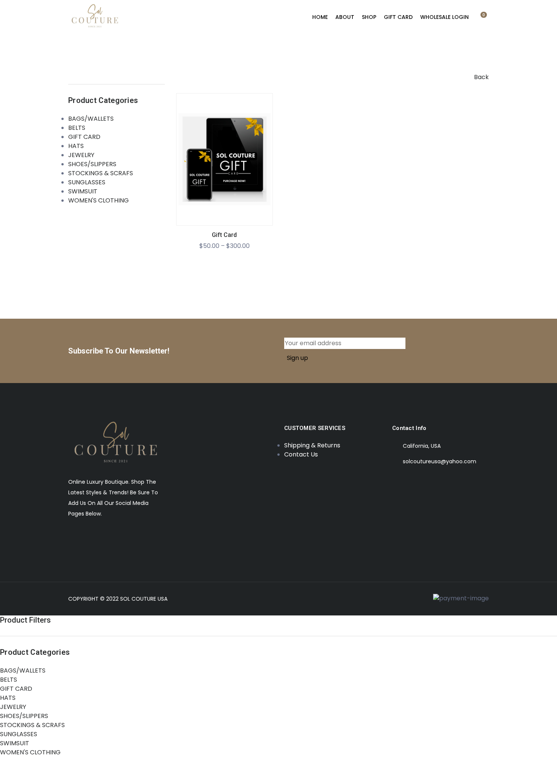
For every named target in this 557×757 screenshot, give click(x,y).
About (344, 17)
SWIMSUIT (82, 191)
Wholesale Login (444, 17)
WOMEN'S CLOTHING (98, 200)
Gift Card (224, 234)
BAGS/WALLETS (91, 118)
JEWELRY (81, 155)
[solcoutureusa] (95, 17)
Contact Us (301, 454)
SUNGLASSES (86, 182)
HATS (76, 146)
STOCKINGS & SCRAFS (100, 173)
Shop (369, 17)
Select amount (224, 164)
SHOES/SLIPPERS (92, 164)
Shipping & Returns (312, 445)
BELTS (76, 127)
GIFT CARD (398, 17)
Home (320, 17)
